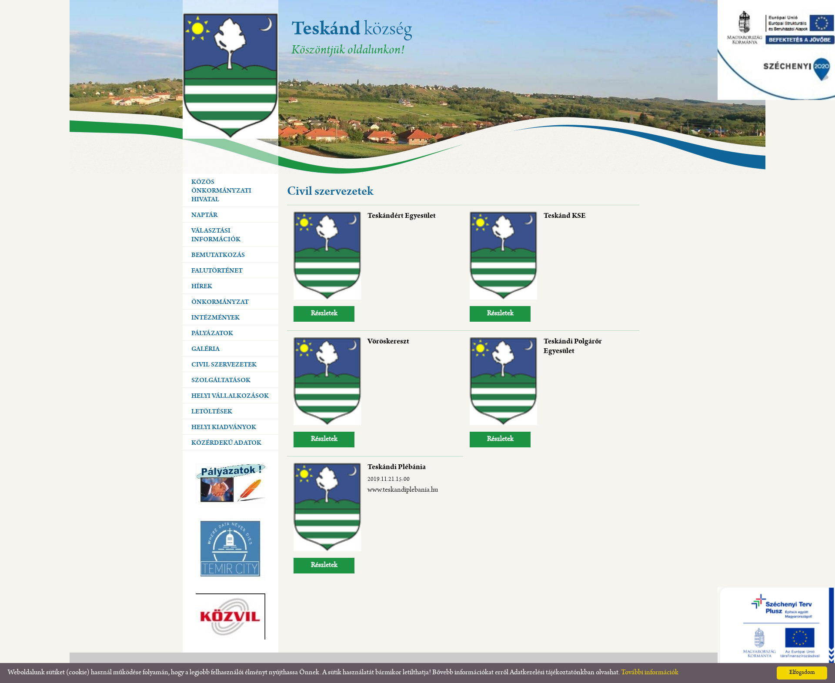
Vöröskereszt (388, 342)
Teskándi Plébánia (396, 468)
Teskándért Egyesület (401, 216)
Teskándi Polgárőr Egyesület (573, 347)
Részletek (324, 313)
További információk (649, 672)
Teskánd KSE (565, 216)
